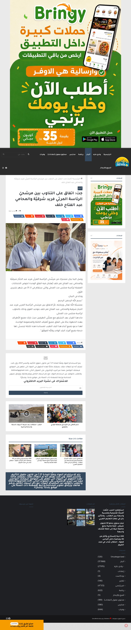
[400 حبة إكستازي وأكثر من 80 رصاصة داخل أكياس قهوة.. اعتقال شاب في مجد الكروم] (20, 450)
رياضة (81, 155)
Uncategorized (117, 557)
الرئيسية (107, 155)
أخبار (88, 155)
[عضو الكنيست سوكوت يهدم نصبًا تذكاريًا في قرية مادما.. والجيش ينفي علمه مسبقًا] (81, 523)
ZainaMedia (95, 618)
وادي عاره (97, 155)
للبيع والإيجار (105, 168)
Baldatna (107, 618)
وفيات (42, 155)
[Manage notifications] (126, 625)
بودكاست (120, 576)
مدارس (72, 155)
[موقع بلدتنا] (122, 161)
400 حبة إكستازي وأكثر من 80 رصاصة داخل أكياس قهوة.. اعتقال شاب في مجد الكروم (20, 460)
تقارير (122, 581)
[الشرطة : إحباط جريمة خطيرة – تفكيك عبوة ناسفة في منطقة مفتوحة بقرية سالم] (71, 516)
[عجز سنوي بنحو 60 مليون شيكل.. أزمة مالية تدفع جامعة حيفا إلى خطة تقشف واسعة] (45, 450)
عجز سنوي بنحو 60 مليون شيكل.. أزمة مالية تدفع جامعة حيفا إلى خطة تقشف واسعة (46, 460)
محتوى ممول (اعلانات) (57, 155)
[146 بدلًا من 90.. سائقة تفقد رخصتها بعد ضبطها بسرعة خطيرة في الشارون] (90, 516)
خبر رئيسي (119, 586)
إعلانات (121, 571)
